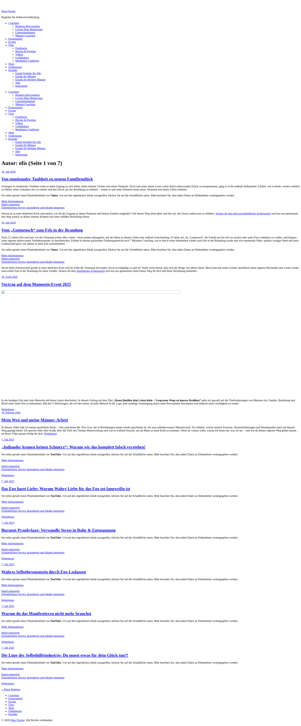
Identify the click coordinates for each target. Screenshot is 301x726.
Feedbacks (21, 48)
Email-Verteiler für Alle (28, 73)
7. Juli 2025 (7, 439)
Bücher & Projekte (25, 51)
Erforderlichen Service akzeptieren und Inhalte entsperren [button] (32, 207)
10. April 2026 (9, 276)
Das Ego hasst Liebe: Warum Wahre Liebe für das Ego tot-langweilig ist (65, 488)
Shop (11, 63)
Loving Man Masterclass (29, 29)
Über (11, 45)
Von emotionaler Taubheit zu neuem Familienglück (47, 179)
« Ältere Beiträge (10, 689)
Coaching (13, 23)
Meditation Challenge (27, 60)
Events (12, 41)
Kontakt (12, 70)
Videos (19, 54)
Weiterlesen (7, 409)
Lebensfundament (25, 32)
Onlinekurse (15, 67)
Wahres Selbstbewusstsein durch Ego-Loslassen (43, 572)
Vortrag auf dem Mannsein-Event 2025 (36, 284)
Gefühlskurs (22, 57)
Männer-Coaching (25, 35)
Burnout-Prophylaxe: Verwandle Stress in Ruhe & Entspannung (58, 530)
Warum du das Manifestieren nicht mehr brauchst (46, 613)
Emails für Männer (25, 76)
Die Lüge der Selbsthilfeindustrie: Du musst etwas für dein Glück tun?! (64, 655)
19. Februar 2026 (10, 412)
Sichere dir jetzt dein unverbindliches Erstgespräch (243, 213)
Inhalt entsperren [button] (10, 204)
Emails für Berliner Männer (30, 79)
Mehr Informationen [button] (12, 201)
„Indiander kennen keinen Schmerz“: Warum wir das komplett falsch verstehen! (73, 447)
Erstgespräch (15, 38)
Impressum (21, 85)
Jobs (17, 82)
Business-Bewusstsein (27, 26)
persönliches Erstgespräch (90, 270)
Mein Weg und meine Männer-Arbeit (34, 420)
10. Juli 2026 (8, 171)
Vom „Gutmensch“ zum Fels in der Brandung (42, 230)
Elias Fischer (8, 11)
